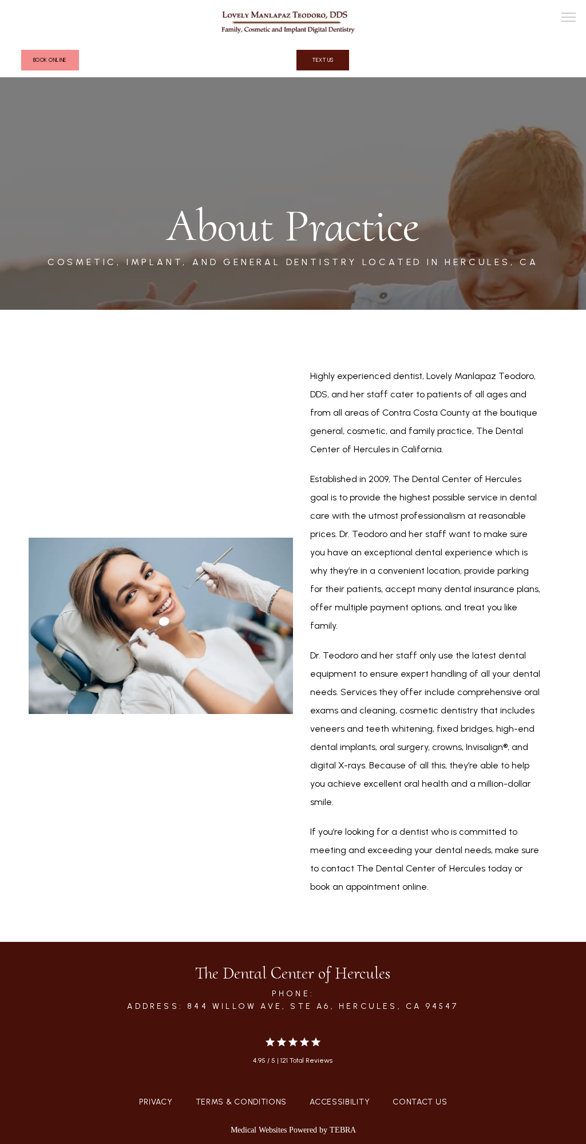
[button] (568, 18)
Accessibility (340, 1102)
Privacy (156, 1102)
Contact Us (420, 1102)
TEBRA (343, 1130)
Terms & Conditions (241, 1102)
